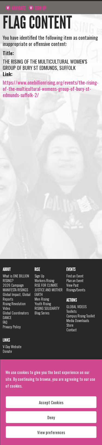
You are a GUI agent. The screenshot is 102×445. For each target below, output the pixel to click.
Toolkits (71, 311)
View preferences (51, 432)
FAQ (5, 322)
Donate (7, 351)
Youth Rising (43, 303)
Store (69, 325)
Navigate (18, 8)
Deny (51, 417)
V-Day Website (12, 346)
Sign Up (40, 8)
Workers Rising (44, 280)
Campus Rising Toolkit (80, 316)
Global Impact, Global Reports (16, 297)
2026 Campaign (13, 285)
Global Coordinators (16, 313)
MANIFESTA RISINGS (15, 289)
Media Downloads (77, 320)
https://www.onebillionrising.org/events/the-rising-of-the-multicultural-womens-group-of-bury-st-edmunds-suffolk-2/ (50, 88)
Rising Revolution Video (14, 306)
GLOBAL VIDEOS (76, 306)
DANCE (7, 317)
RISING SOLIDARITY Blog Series (47, 310)
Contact (71, 329)
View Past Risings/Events (75, 287)
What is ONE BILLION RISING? (16, 278)
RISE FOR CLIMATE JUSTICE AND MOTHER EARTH (49, 289)
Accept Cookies (51, 402)
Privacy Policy (12, 326)
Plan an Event (75, 280)
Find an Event (75, 276)
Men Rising (42, 299)
